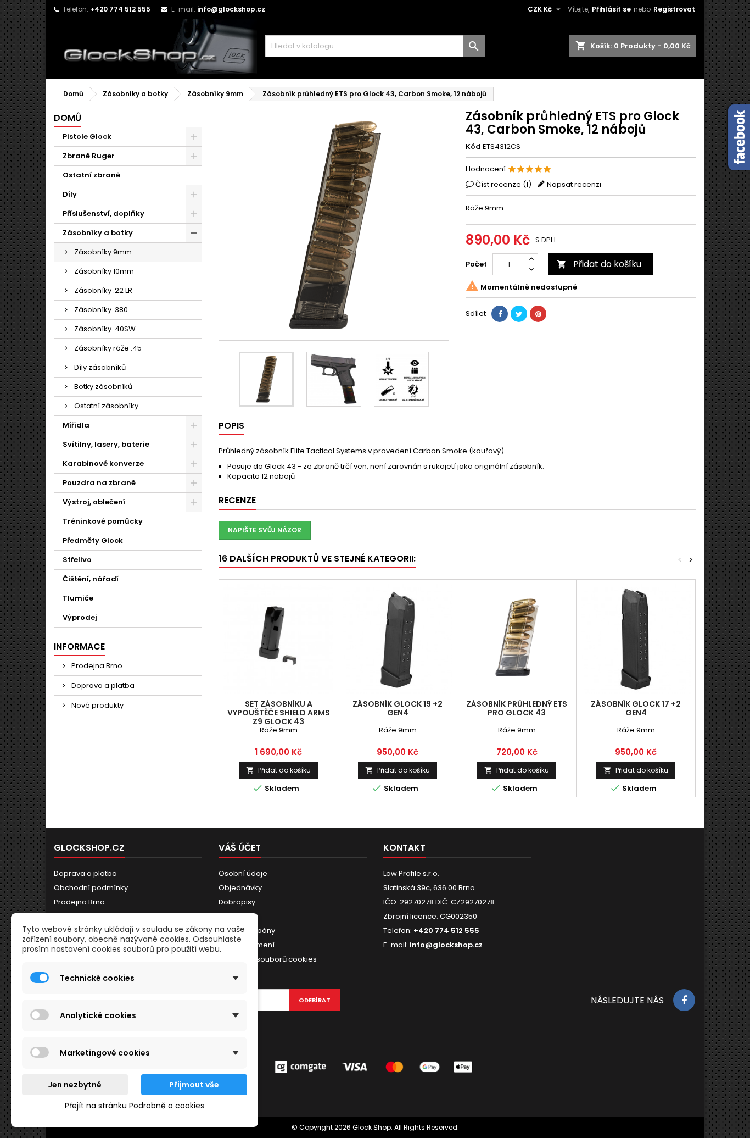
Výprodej (80, 617)
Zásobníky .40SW (105, 329)
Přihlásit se (611, 9)
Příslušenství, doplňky (103, 213)
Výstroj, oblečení (94, 502)
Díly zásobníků (100, 367)
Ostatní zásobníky (106, 406)
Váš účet (240, 847)
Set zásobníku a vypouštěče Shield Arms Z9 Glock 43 (278, 712)
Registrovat (674, 9)
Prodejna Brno (96, 665)
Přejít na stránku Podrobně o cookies (134, 1105)
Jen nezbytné (75, 1084)
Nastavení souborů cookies (268, 959)
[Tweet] (519, 314)
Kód (473, 147)
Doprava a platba (102, 685)
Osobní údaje (243, 873)
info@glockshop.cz (231, 9)
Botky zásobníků (103, 386)
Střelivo (77, 559)
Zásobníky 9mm (103, 252)
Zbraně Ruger (89, 156)
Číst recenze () (503, 184)
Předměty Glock (93, 540)
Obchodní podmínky (91, 887)
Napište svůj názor (264, 530)
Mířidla (76, 425)
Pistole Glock (87, 136)
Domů (67, 118)
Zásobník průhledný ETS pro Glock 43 (516, 708)
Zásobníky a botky (98, 232)
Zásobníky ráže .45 (108, 348)
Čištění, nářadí (91, 579)
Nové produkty (97, 705)
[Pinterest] (538, 314)
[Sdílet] (499, 314)
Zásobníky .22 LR (103, 290)
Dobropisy (237, 902)
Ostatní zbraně (91, 175)
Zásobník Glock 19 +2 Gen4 (397, 708)
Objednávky (240, 887)
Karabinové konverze (103, 463)
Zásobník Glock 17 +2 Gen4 (636, 708)
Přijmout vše (194, 1084)
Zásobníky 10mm (104, 271)
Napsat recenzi (574, 184)
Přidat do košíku (599, 264)
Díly (70, 194)
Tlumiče (78, 598)
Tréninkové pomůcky (103, 521)
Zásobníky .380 (101, 309)
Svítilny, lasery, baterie (106, 444)
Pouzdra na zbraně (99, 483)
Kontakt (404, 847)
